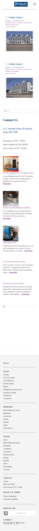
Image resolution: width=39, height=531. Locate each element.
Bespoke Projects (10, 22)
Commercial (19, 22)
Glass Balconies (27, 22)
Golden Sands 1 (16, 64)
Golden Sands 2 (16, 17)
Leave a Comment (10, 27)
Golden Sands (14, 24)
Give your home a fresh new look (14, 262)
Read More (7, 184)
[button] (34, 4)
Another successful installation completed (16, 208)
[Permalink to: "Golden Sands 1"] (19, 88)
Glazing (7, 24)
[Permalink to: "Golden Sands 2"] (19, 41)
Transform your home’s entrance (13, 283)
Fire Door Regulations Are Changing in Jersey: (18, 173)
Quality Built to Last (9, 242)
